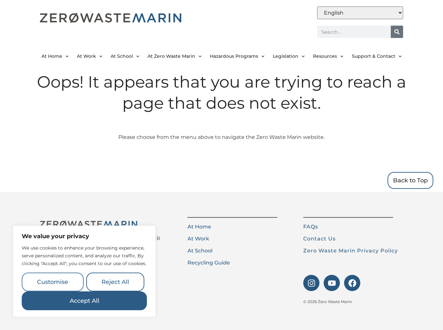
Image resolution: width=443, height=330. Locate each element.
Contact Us (319, 239)
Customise (52, 282)
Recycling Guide (208, 263)
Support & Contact (373, 56)
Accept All (84, 300)
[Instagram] (311, 283)
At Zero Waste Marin (171, 56)
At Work (86, 56)
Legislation (285, 56)
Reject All (115, 282)
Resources (325, 56)
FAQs (310, 227)
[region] (84, 271)
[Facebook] (352, 283)
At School (122, 56)
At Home (52, 56)
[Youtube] (332, 283)
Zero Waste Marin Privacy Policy (350, 251)
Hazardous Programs (234, 56)
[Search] (397, 32)
